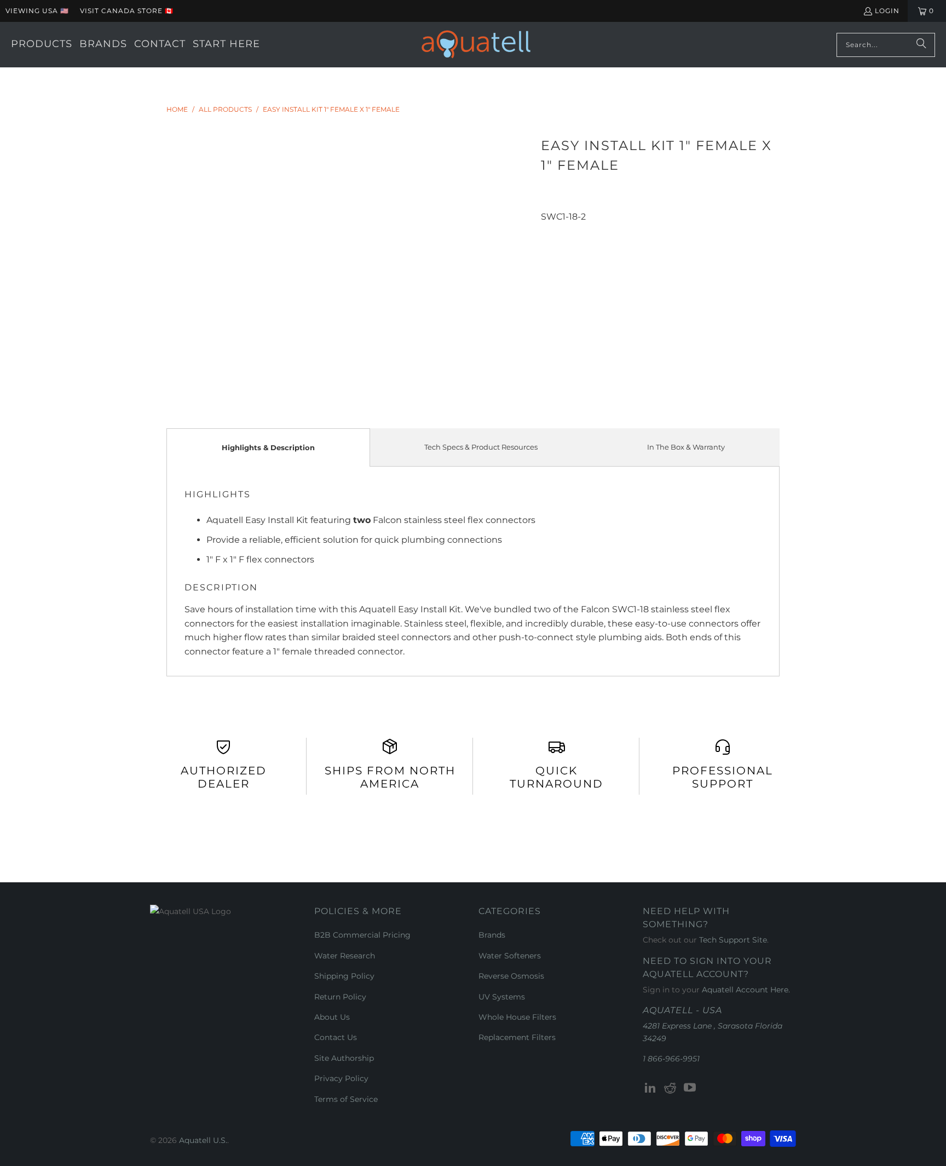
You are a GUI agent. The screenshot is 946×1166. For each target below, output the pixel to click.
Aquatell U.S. (203, 1140)
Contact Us (335, 1037)
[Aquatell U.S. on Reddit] (670, 1088)
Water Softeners (509, 956)
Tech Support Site (733, 940)
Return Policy (340, 997)
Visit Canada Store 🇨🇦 (127, 11)
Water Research (344, 956)
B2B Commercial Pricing (362, 935)
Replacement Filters (517, 1037)
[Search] (921, 45)
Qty (548, 230)
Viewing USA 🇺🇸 (37, 11)
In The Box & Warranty (686, 447)
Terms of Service (346, 1099)
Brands (491, 935)
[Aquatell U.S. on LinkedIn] (651, 1088)
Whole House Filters (517, 1017)
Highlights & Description (268, 447)
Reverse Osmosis (511, 976)
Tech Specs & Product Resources (481, 447)
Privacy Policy (341, 1078)
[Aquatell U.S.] (476, 44)
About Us (332, 1017)
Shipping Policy (344, 976)
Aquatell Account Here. (746, 990)
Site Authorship (344, 1058)
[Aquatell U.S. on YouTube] (690, 1088)
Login (887, 11)
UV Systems (501, 997)
